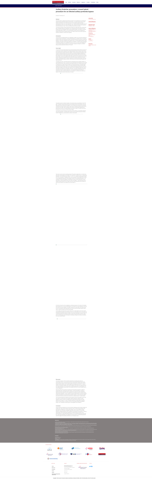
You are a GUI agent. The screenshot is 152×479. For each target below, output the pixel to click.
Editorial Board (93, 2)
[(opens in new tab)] (50, 448)
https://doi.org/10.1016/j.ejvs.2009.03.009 (59, 427)
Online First (69, 2)
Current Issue (74, 2)
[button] (80, 2)
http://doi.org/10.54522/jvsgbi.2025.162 (92, 19)
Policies (97, 2)
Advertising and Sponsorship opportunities (56, 474)
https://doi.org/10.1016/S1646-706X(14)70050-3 (91, 423)
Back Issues (78, 2)
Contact (53, 472)
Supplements (83, 2)
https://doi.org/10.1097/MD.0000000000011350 (60, 422)
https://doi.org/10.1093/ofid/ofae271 (63, 424)
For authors (88, 2)
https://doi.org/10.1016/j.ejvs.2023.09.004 (59, 431)
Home (66, 2)
